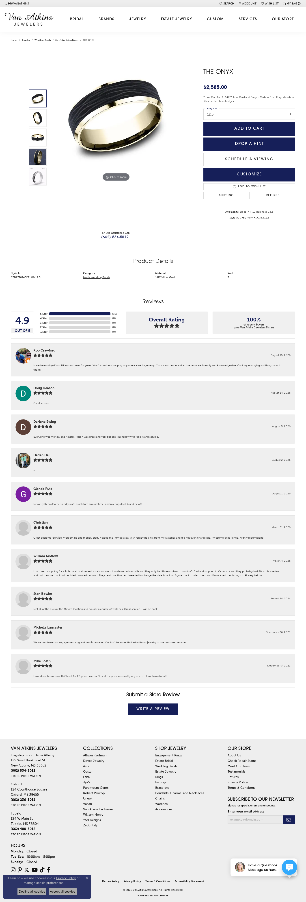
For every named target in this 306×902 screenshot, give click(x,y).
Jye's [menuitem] (86, 782)
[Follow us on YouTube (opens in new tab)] (35, 870)
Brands (106, 19)
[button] (227, 3)
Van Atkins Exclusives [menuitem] (98, 809)
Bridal (77, 19)
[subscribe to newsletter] (289, 819)
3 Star (43, 322)
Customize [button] (249, 174)
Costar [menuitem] (88, 771)
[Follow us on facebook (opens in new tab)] (48, 870)
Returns (273, 195)
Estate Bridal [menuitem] (164, 761)
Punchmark (161, 895)
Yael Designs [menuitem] (92, 820)
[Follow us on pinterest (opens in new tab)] (20, 870)
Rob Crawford (44, 350)
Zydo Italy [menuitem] (90, 825)
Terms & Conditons (241, 788)
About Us (234, 755)
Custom (215, 19)
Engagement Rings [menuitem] (168, 755)
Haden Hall (41, 455)
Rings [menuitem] (159, 777)
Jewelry (137, 19)
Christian (40, 522)
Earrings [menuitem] (160, 782)
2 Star (43, 327)
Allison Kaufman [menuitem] (94, 755)
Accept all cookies (62, 891)
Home (14, 40)
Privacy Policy (238, 782)
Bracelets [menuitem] (162, 788)
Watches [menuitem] (161, 804)
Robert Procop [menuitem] (94, 793)
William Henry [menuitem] (93, 814)
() (114, 313)
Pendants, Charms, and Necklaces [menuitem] (179, 793)
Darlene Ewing (44, 422)
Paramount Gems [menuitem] (95, 788)
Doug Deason (43, 388)
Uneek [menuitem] (87, 798)
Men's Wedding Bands (66, 40)
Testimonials (236, 771)
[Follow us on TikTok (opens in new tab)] (42, 870)
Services (248, 19)
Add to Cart (249, 129)
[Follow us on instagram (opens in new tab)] (13, 870)
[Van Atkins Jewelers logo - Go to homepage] (30, 19)
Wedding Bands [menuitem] (166, 766)
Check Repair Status (242, 761)
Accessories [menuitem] (163, 809)
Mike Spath (42, 661)
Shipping (226, 195)
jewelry (26, 40)
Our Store (283, 19)
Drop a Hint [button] (249, 144)
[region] (116, 137)
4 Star (43, 318)
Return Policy (110, 881)
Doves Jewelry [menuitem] (93, 761)
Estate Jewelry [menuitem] (165, 771)
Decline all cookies (32, 891)
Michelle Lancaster (47, 627)
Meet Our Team (239, 766)
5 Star (43, 313)
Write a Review (153, 709)
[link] (16, 3)
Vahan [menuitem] (87, 804)
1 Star (43, 331)
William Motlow (45, 556)
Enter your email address (246, 811)
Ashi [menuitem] (86, 766)
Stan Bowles (42, 594)
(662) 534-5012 (115, 237)
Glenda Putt (42, 489)
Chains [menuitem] (160, 798)
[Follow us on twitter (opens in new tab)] (26, 870)
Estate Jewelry (176, 19)
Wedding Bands (42, 40)
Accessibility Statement (189, 881)
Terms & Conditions (157, 881)
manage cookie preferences (43, 883)
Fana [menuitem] (86, 777)
